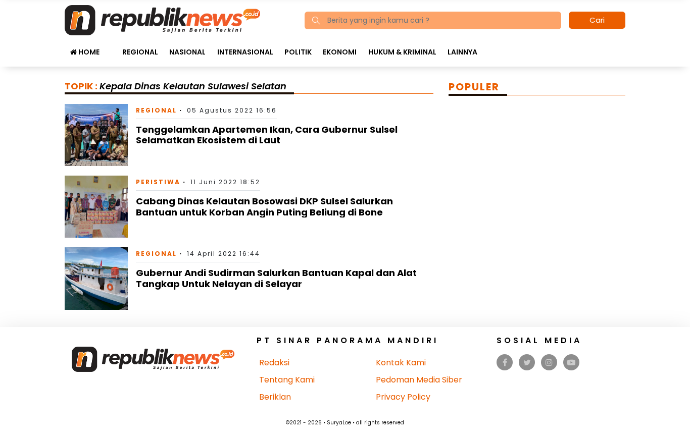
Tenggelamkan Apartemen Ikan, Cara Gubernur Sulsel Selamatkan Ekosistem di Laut (267, 135)
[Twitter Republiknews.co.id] (527, 362)
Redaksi (274, 362)
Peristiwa (158, 182)
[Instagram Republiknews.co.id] (549, 362)
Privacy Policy (403, 397)
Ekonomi (340, 52)
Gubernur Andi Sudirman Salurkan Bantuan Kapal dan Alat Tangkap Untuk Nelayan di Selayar (276, 278)
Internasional (245, 52)
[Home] (162, 19)
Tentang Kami (287, 380)
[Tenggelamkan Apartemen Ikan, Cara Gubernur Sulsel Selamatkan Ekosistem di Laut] (96, 134)
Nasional (187, 52)
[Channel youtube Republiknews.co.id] (571, 362)
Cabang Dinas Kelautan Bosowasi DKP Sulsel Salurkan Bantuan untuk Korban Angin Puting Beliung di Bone (264, 206)
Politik (298, 52)
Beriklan (275, 397)
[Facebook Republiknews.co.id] (505, 362)
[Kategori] (110, 47)
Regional (140, 52)
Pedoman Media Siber (419, 380)
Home (88, 52)
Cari (597, 20)
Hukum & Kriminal (402, 52)
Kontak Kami (401, 362)
